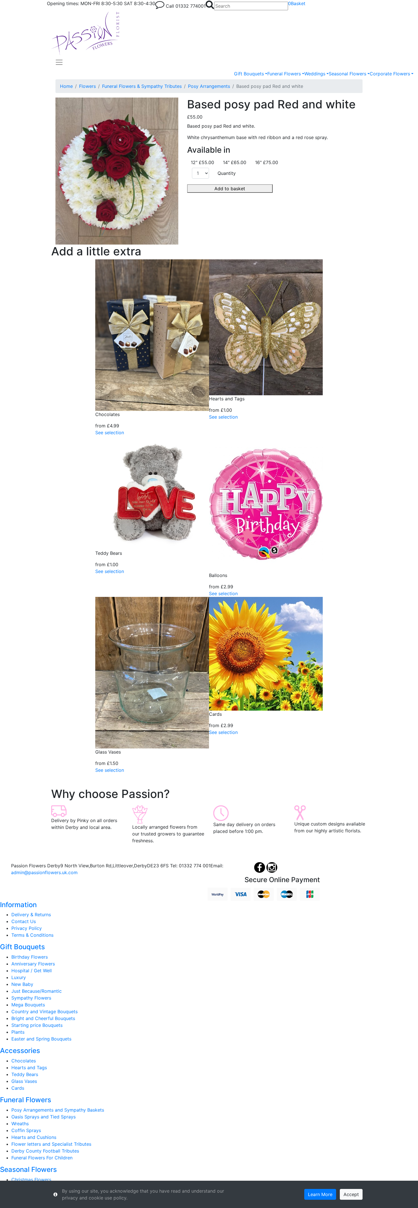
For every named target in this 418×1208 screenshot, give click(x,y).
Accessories (20, 1050)
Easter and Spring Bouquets (41, 1039)
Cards (17, 1088)
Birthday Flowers (29, 957)
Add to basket (229, 188)
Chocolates (23, 1061)
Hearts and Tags (29, 1067)
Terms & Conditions (32, 935)
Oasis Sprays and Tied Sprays (43, 1117)
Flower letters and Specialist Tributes (51, 1144)
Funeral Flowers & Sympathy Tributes (142, 86)
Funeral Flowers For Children (42, 1158)
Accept (351, 1194)
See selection (109, 432)
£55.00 (194, 117)
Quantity (227, 173)
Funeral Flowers (284, 73)
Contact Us (23, 921)
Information (18, 905)
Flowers (87, 86)
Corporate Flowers (390, 73)
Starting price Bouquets (37, 1025)
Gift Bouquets (249, 73)
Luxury (18, 977)
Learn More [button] (320, 1194)
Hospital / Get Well (31, 970)
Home (66, 86)
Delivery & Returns (31, 914)
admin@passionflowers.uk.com (44, 872)
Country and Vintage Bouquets (44, 1011)
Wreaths (20, 1123)
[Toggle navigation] (59, 62)
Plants (17, 1032)
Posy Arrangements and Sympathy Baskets (57, 1110)
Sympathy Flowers (31, 998)
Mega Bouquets (28, 1005)
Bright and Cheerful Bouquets (43, 1018)
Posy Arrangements (209, 86)
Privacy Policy (26, 928)
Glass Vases (24, 1081)
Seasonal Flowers (347, 73)
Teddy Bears (24, 1074)
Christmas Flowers (31, 1179)
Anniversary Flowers (33, 964)
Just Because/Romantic (36, 991)
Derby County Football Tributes (45, 1151)
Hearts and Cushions (33, 1137)
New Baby (22, 984)
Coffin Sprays (26, 1130)
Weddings (314, 73)
